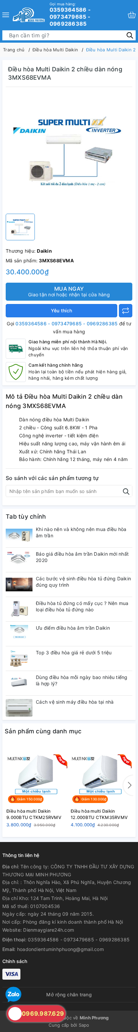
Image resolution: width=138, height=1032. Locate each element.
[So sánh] (125, 310)
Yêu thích (61, 310)
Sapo (84, 1025)
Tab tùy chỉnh (26, 516)
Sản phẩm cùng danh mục (43, 731)
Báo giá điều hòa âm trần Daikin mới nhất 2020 (82, 557)
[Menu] (5, 14)
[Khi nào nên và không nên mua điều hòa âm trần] (19, 535)
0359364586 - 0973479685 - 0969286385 (70, 14)
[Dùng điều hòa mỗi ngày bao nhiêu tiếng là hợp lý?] (19, 683)
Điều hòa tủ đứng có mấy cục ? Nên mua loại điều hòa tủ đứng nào (82, 606)
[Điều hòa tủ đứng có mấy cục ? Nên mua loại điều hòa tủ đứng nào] (19, 609)
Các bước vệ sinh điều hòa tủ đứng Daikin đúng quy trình (83, 581)
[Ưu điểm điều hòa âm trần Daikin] (19, 634)
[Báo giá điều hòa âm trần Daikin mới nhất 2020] (19, 560)
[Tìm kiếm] (130, 35)
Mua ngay (69, 291)
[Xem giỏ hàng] (132, 15)
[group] (69, 152)
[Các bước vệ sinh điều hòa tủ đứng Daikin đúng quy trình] (19, 584)
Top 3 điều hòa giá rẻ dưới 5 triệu (74, 652)
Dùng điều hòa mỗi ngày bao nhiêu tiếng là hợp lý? (82, 680)
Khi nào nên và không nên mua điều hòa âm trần (81, 532)
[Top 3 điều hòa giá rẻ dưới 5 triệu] (19, 658)
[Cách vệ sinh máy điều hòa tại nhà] (19, 708)
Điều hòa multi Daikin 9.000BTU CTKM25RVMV (33, 814)
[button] (128, 785)
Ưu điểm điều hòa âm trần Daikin (73, 628)
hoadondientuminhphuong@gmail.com (60, 949)
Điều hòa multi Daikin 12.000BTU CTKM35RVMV (99, 814)
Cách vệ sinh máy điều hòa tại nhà (75, 702)
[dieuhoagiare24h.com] (28, 14)
